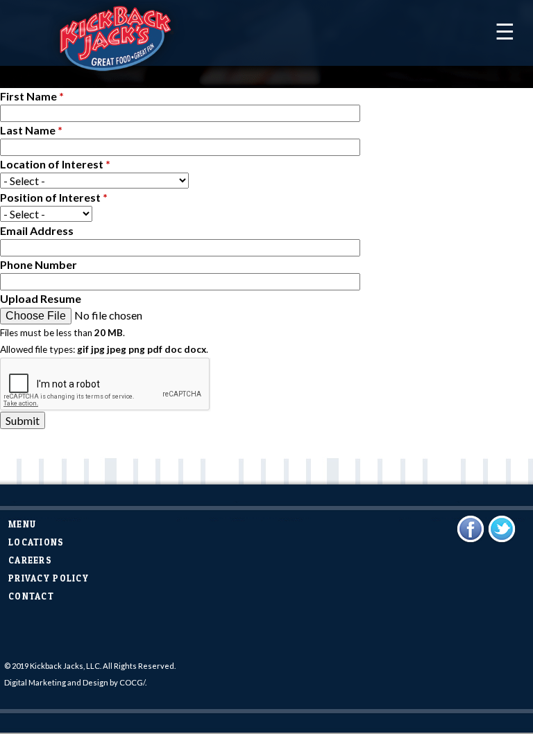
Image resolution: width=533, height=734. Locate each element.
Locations (36, 542)
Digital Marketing (35, 682)
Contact (31, 596)
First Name (32, 96)
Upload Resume (40, 298)
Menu (22, 524)
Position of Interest (54, 197)
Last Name (31, 130)
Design (95, 682)
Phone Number (38, 264)
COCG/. (132, 682)
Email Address (37, 230)
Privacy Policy (48, 578)
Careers (30, 560)
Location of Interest (55, 164)
